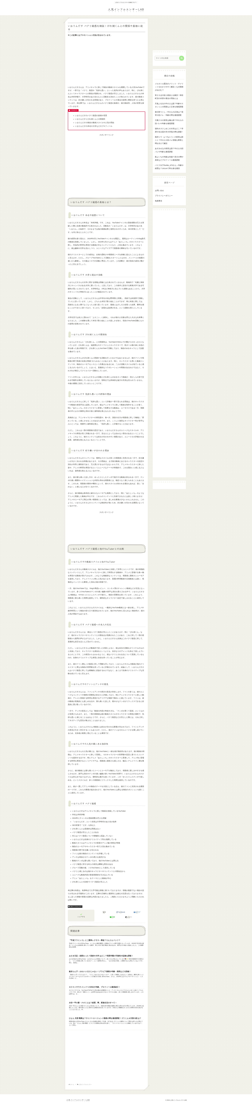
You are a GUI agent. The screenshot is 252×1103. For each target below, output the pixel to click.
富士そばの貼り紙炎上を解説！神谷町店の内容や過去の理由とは (169, 96)
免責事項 (158, 201)
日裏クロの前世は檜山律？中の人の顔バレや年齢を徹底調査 (169, 121)
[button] (129, 917)
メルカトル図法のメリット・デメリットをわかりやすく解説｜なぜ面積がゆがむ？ (169, 87)
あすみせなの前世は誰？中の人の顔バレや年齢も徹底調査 (169, 150)
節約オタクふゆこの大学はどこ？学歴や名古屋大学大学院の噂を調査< (169, 130)
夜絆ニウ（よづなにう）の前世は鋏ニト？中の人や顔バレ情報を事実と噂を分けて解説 (169, 140)
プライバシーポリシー (164, 196)
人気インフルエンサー (76, 906)
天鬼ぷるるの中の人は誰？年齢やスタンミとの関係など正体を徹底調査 (169, 105)
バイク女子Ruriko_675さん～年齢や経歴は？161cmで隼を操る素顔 (169, 166)
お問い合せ (159, 191)
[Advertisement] (106, 47)
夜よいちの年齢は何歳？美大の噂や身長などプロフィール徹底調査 (169, 158)
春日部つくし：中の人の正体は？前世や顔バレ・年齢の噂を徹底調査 (169, 113)
